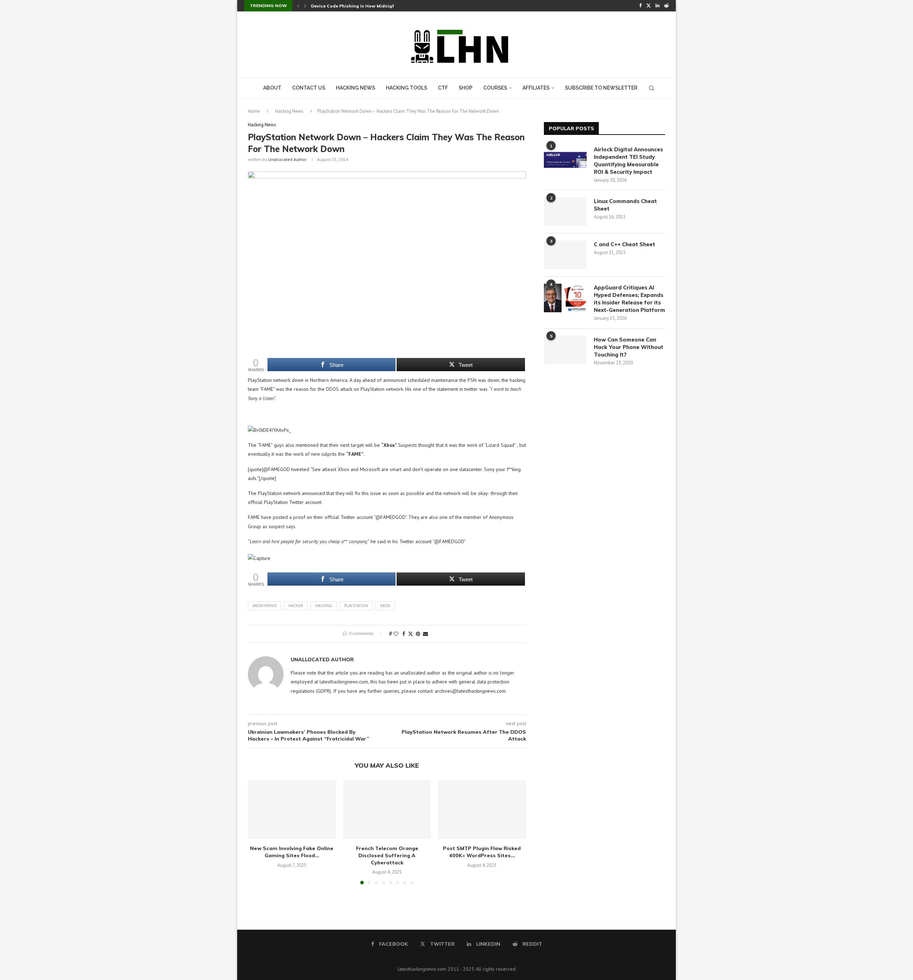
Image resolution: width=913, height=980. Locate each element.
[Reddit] (666, 5)
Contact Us (308, 88)
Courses (495, 88)
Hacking (323, 605)
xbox (385, 605)
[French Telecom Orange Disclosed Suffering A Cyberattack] (387, 810)
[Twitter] (648, 5)
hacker (296, 605)
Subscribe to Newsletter (601, 88)
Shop (466, 88)
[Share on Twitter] (410, 634)
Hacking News (355, 88)
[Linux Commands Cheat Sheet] (565, 211)
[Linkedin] (657, 5)
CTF (443, 88)
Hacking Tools (406, 88)
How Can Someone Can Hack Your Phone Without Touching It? (628, 347)
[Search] (651, 88)
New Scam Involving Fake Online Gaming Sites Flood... (291, 852)
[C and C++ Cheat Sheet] (565, 255)
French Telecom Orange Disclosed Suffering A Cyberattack (387, 855)
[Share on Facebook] (403, 634)
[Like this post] (395, 634)
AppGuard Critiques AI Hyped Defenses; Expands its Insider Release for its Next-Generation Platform (629, 298)
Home (254, 111)
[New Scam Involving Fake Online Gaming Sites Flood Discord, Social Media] (292, 810)
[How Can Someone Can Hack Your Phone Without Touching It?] (565, 350)
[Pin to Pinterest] (418, 634)
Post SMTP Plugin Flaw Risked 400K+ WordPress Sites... (482, 852)
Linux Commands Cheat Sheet (625, 205)
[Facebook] (640, 5)
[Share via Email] (425, 634)
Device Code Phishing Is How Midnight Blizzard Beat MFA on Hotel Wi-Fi (392, 6)
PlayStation (356, 605)
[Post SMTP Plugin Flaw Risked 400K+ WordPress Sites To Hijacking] (482, 810)
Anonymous (264, 605)
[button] (298, 5)
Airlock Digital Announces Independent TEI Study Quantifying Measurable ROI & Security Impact (628, 160)
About (272, 88)
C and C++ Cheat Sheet (624, 244)
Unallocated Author (287, 159)
